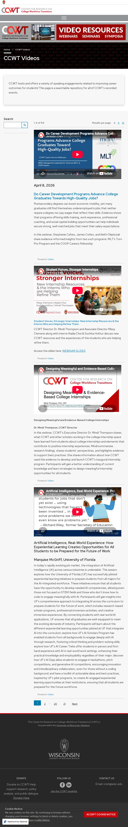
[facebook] (62, 785)
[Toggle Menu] (64, 17)
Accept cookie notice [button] (101, 814)
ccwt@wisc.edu (112, 784)
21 (64, 704)
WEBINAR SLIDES (74, 351)
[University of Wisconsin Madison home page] (3, 2)
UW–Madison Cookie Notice (34, 820)
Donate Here (21, 798)
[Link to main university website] (64, 759)
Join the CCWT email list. (64, 791)
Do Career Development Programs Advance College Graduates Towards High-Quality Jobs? (76, 196)
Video (51, 259)
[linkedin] (68, 785)
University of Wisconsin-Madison (73, 725)
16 (123, 123)
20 (55, 704)
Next (74, 704)
